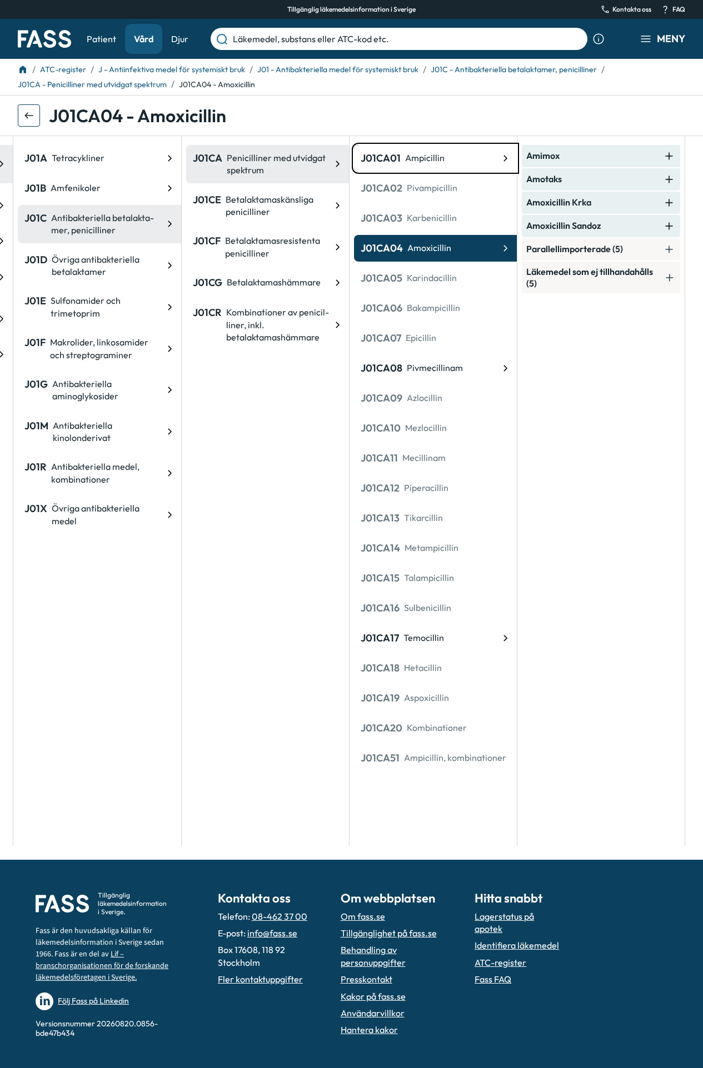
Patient (101, 38)
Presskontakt (366, 979)
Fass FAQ (493, 979)
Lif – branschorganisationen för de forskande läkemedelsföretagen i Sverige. (102, 966)
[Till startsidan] (23, 69)
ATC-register (500, 962)
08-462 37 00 (279, 916)
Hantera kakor (369, 1029)
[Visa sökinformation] (598, 39)
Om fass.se (363, 916)
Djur (179, 38)
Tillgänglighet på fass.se (389, 933)
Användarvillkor (373, 1013)
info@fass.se (272, 933)
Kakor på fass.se (373, 996)
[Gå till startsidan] (44, 39)
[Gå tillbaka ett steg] (29, 115)
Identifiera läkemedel (517, 945)
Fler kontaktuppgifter (260, 979)
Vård (143, 38)
